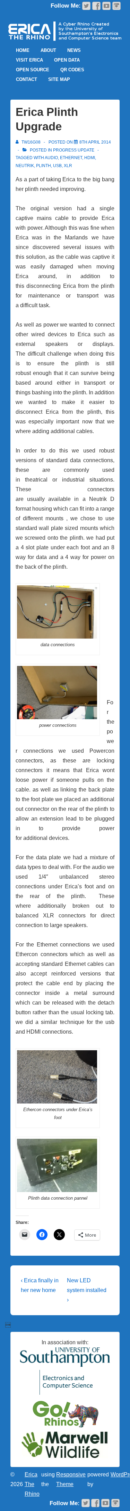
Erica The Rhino (32, 1484)
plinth (43, 165)
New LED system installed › (86, 1290)
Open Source (32, 69)
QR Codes (72, 69)
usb (57, 165)
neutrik (25, 165)
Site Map (59, 79)
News (74, 50)
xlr (68, 165)
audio (51, 157)
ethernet (71, 157)
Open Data (67, 60)
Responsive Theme (71, 1479)
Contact (26, 79)
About (48, 50)
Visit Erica (29, 60)
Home (22, 50)
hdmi (89, 157)
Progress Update (73, 150)
